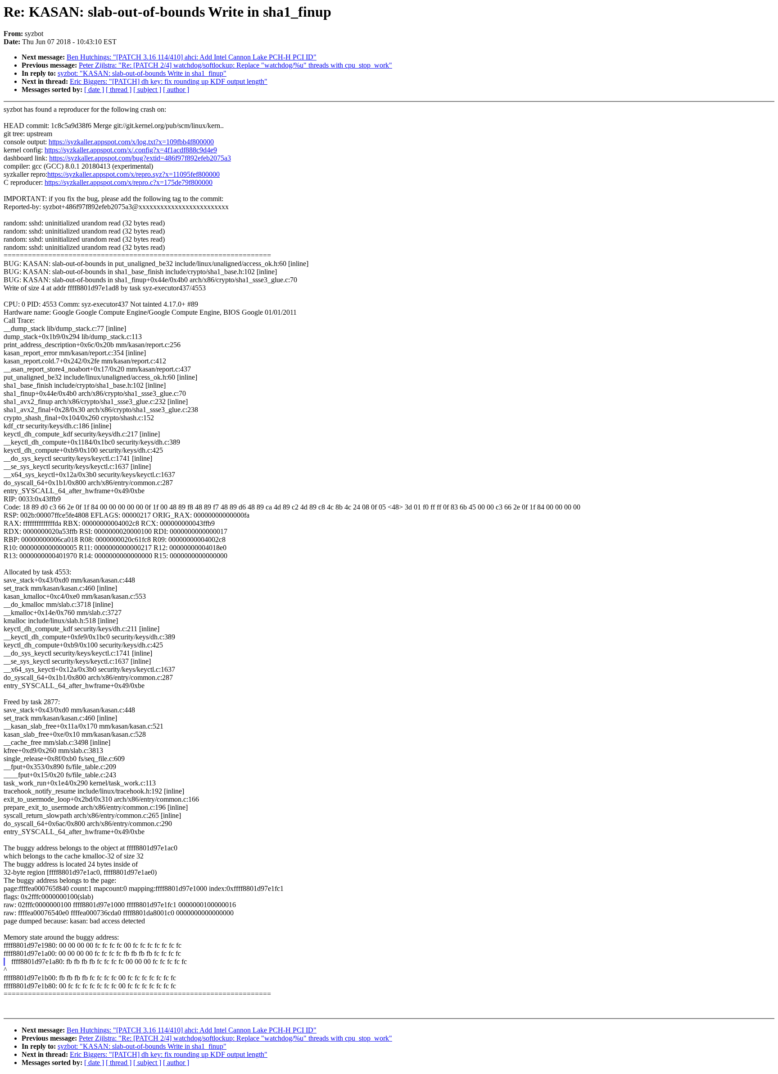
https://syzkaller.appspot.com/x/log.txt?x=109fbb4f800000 (131, 142)
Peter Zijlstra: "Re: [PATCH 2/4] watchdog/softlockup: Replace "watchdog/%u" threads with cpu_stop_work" (235, 65)
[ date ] (94, 89)
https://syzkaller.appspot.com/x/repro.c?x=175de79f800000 (129, 182)
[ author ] (176, 89)
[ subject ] (147, 89)
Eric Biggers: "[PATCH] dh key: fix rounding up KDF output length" (168, 81)
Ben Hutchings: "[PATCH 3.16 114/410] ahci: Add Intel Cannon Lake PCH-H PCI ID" (192, 57)
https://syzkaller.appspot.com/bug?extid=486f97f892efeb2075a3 (140, 158)
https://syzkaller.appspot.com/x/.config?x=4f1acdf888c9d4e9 (131, 150)
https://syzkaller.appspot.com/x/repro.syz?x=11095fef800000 (133, 174)
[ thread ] (118, 89)
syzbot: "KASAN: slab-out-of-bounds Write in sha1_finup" (142, 73)
